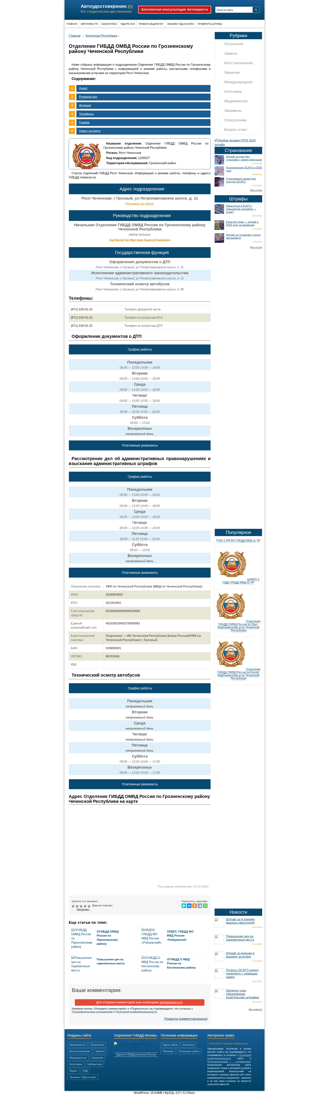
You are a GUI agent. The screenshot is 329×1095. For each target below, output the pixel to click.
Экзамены (233, 111)
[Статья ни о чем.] (74, 906)
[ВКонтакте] (189, 905)
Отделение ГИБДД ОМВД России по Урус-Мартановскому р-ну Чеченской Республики (239, 625)
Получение (233, 44)
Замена (230, 53)
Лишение (232, 72)
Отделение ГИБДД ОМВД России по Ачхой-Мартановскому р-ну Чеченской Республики (238, 673)
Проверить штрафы (209, 24)
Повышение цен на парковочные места (240, 938)
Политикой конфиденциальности (136, 1011)
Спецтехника (235, 120)
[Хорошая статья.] (86, 906)
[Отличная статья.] (90, 906)
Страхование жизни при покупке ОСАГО (241, 180)
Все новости (255, 1009)
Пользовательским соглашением (92, 1011)
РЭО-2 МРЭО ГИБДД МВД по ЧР (238, 540)
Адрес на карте (90, 131)
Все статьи (256, 190)
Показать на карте (139, 203)
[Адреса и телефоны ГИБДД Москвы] (136, 1046)
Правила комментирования (186, 1019)
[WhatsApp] (205, 905)
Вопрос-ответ (235, 130)
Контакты (188, 1044)
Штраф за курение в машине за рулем (240, 955)
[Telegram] (200, 905)
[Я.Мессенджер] (184, 905)
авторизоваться (171, 1002)
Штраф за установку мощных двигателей (240, 921)
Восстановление (238, 63)
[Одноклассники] (194, 905)
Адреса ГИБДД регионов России (136, 1054)
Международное (238, 82)
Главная (71, 24)
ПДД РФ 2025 (128, 24)
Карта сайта (170, 1044)
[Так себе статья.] (78, 906)
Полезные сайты (189, 1051)
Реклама (168, 1051)
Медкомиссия (236, 101)
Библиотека (109, 24)
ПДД (85, 1070)
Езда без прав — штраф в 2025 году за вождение (242, 223)
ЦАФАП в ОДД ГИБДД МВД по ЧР (241, 581)
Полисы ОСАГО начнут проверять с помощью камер (242, 974)
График (84, 122)
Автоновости (89, 24)
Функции (85, 105)
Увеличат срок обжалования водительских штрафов (242, 994)
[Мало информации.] (82, 906)
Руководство (88, 96)
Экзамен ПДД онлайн (180, 24)
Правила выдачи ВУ (151, 24)
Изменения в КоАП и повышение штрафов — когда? (241, 208)
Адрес (83, 88)
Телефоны (86, 114)
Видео (73, 1070)
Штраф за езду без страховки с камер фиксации (244, 158)
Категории (233, 92)
